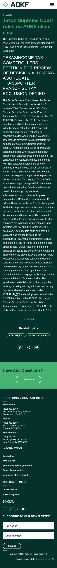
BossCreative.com (44, 559)
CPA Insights (15, 335)
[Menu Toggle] (52, 4)
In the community (38, 335)
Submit (12, 546)
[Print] (37, 347)
